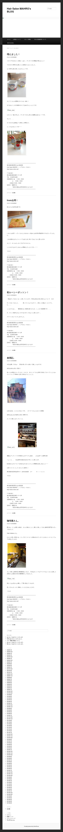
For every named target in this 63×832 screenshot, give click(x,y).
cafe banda (10, 411)
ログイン (9, 815)
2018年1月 (9, 715)
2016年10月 (9, 737)
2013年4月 (9, 799)
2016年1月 (9, 749)
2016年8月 (9, 739)
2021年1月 (9, 672)
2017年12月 (9, 717)
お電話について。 (17, 39)
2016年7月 (9, 741)
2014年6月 (9, 782)
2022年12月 (9, 660)
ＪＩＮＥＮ (25, 372)
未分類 (13, 192)
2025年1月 (9, 653)
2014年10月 (9, 775)
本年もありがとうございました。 (15, 639)
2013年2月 (9, 803)
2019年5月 (9, 698)
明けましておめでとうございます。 (15, 644)
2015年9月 (9, 756)
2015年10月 (9, 755)
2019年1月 (9, 703)
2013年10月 (9, 794)
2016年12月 (9, 734)
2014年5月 (9, 784)
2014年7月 (9, 780)
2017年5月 (9, 725)
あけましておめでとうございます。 (15, 642)
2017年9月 (9, 720)
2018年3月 (9, 712)
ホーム (8, 39)
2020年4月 (9, 684)
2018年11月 (9, 706)
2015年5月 (9, 763)
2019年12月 (9, 691)
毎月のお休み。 (11, 43)
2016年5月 (9, 743)
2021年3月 (9, 670)
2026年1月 (9, 650)
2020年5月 (9, 682)
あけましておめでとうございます (15, 637)
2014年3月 (9, 787)
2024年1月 (9, 655)
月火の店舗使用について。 (40, 39)
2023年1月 (9, 658)
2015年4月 (9, 765)
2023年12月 (9, 657)
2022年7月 (9, 662)
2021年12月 (9, 669)
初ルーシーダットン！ (18, 292)
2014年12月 (9, 772)
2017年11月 (9, 718)
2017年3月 (9, 729)
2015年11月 (9, 753)
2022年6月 (9, 663)
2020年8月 (9, 677)
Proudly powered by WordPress (31, 826)
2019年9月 (9, 694)
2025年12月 (9, 651)
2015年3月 (9, 767)
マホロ (9, 251)
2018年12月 (9, 705)
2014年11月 (9, 773)
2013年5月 (9, 798)
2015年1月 (9, 770)
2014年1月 (9, 791)
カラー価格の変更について (13, 640)
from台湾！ (12, 200)
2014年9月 (9, 777)
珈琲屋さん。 (13, 520)
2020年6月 (9, 681)
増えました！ (13, 54)
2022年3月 (9, 665)
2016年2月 (9, 748)
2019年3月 (9, 701)
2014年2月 (9, 789)
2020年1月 (9, 689)
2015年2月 (9, 768)
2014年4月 (9, 786)
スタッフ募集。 (28, 39)
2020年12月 (9, 674)
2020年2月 (9, 688)
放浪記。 (11, 357)
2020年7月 (9, 679)
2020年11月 (9, 676)
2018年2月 (9, 713)
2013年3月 (9, 801)
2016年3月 (9, 746)
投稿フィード (10, 816)
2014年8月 (9, 779)
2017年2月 (9, 731)
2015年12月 (9, 751)
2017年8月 (9, 722)
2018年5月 (9, 710)
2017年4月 (9, 727)
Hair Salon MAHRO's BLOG (19, 10)
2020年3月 (9, 686)
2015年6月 (9, 761)
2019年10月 (9, 693)
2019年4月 (9, 700)
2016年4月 (9, 744)
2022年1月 (9, 667)
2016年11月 (9, 736)
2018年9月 (9, 708)
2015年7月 (9, 760)
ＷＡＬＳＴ (32, 372)
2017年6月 (9, 724)
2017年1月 (9, 732)
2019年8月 (9, 696)
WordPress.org (11, 820)
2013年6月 (9, 796)
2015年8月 (9, 758)
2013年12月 (9, 792)
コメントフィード (11, 818)
